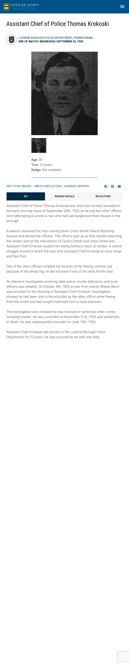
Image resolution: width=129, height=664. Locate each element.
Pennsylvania (83, 37)
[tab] (25, 196)
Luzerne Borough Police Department (45, 37)
